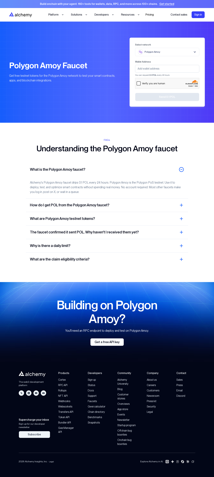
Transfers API (65, 411)
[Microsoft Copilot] (182, 461)
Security (151, 406)
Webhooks (64, 401)
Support (92, 395)
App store (122, 409)
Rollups (62, 390)
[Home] (20, 14)
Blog (120, 389)
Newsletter (123, 419)
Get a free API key (107, 342)
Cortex (62, 379)
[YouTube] (36, 393)
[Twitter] (21, 393)
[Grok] (192, 461)
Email (179, 390)
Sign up (92, 379)
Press (179, 385)
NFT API (63, 395)
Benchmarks (95, 417)
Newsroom (153, 395)
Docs (91, 390)
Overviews (123, 403)
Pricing (149, 14)
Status (91, 385)
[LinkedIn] (28, 393)
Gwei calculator (96, 406)
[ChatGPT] (167, 461)
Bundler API (64, 422)
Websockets (65, 406)
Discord (180, 395)
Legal (150, 411)
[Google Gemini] (172, 461)
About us (152, 379)
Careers (151, 385)
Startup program (126, 425)
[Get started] (107, 4)
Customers (153, 390)
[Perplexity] (177, 461)
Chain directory (96, 411)
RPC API (62, 385)
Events (121, 414)
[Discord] (43, 393)
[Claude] (187, 461)
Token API (63, 417)
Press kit (151, 401)
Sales (179, 379)
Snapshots (94, 422)
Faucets (92, 401)
